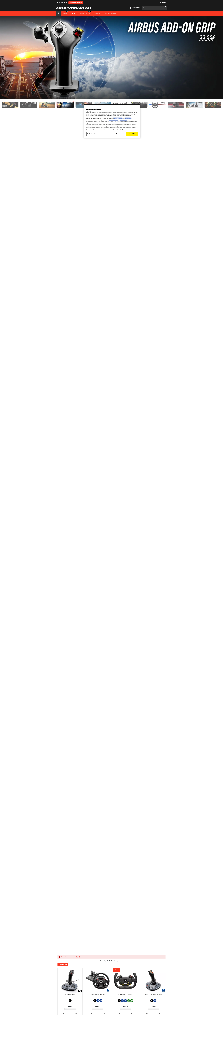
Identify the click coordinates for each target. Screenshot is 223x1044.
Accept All (132, 133)
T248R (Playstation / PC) (98, 994)
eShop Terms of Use (117, 117)
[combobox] (154, 8)
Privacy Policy (128, 117)
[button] (62, 2)
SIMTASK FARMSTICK (70, 994)
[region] (112, 121)
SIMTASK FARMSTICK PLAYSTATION (153, 994)
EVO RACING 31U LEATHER (125, 994)
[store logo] (74, 8)
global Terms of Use (113, 120)
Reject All (118, 133)
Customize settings (92, 133)
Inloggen (163, 2)
